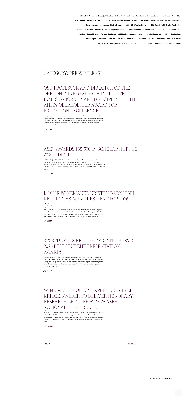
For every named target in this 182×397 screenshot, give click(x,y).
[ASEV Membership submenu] (162, 43)
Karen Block (165, 16)
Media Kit (142, 39)
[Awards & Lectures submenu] (124, 38)
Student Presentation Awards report (141, 29)
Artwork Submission (173, 20)
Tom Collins (176, 16)
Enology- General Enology (89, 34)
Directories (176, 39)
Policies (151, 39)
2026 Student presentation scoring (131, 34)
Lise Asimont (80, 20)
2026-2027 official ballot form (136, 25)
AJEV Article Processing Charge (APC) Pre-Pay (96, 16)
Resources (102, 39)
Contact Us (170, 43)
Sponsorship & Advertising (113, 25)
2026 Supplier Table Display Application (166, 25)
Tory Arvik (106, 20)
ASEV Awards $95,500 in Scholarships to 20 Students (91, 151)
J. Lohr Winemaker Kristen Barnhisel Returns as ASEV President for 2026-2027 (89, 198)
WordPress (167, 378)
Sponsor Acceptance (93, 25)
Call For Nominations (172, 34)
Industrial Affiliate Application (169, 29)
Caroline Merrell (142, 16)
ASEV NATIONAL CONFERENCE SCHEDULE (113, 43)
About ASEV (131, 39)
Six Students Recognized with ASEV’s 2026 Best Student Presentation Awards (88, 246)
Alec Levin (154, 16)
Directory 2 (161, 39)
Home (178, 43)
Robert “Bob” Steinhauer (124, 16)
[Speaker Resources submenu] (161, 34)
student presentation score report (90, 29)
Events (142, 43)
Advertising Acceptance (121, 20)
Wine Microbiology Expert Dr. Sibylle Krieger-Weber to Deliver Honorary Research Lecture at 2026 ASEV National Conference (89, 298)
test (168, 39)
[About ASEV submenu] (136, 38)
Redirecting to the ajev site (115, 29)
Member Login (90, 39)
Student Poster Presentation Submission (147, 20)
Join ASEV (134, 43)
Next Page (133, 344)
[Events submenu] (145, 43)
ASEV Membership (155, 43)
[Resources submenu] (106, 38)
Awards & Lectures (116, 39)
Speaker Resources (154, 34)
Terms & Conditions (108, 34)
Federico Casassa (93, 20)
